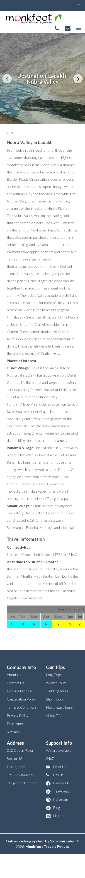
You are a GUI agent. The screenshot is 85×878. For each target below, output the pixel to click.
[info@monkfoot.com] (67, 28)
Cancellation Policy (21, 699)
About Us (14, 674)
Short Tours (55, 699)
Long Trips (54, 674)
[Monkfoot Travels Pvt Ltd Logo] (33, 18)
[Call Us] (57, 28)
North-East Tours (59, 707)
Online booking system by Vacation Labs (40, 841)
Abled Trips (54, 715)
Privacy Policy (17, 715)
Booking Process (20, 691)
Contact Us (15, 683)
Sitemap (13, 732)
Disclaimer (15, 723)
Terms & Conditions (22, 707)
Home (8, 132)
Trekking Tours (57, 691)
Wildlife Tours (56, 683)
